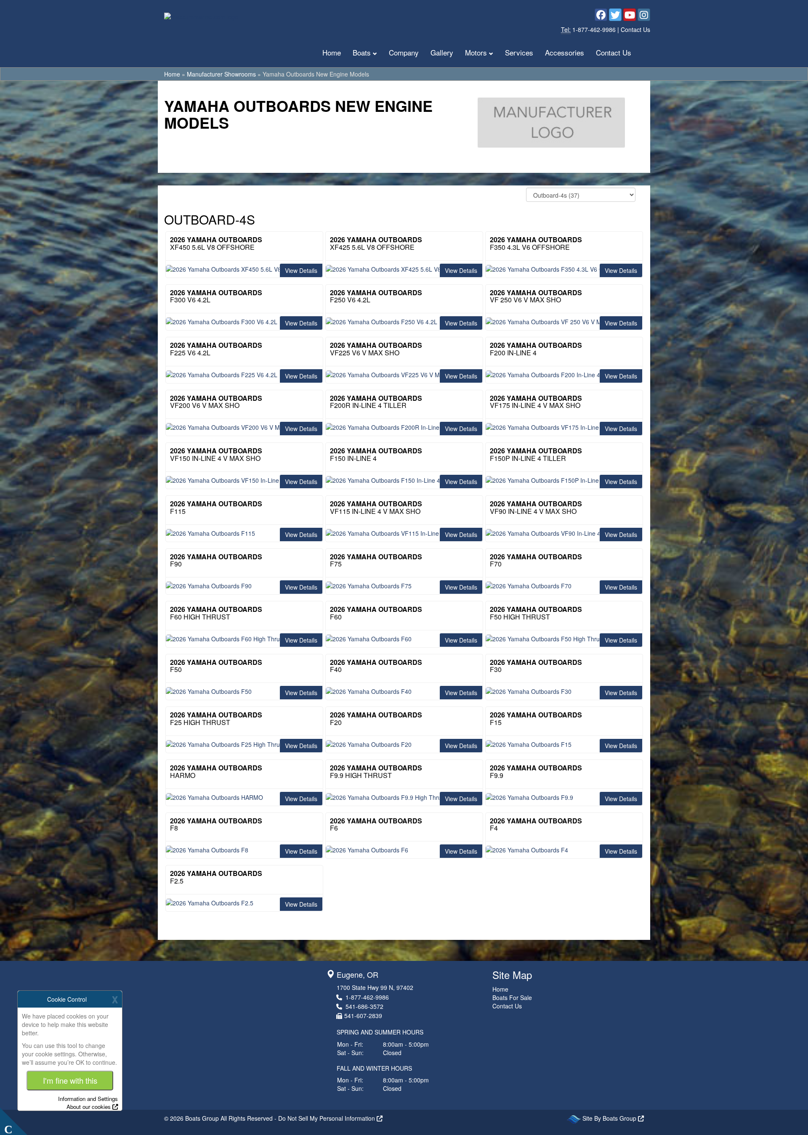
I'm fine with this (70, 1080)
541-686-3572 (364, 1006)
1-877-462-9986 (594, 29)
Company (404, 52)
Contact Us (635, 29)
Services (519, 52)
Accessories (564, 52)
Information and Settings (88, 1099)
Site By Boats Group (610, 1118)
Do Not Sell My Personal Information (327, 1118)
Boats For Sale (512, 997)
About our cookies (88, 1107)
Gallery (442, 52)
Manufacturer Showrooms (221, 74)
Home (331, 52)
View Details (301, 270)
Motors (476, 52)
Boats (362, 52)
